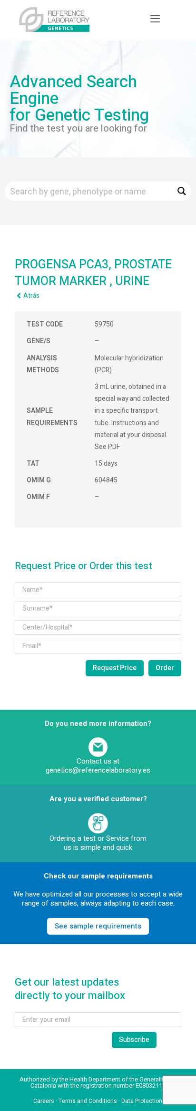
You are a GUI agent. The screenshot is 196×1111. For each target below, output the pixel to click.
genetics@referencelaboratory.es (98, 770)
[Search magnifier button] (181, 191)
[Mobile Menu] (155, 19)
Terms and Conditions (88, 1101)
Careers (43, 1101)
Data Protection (141, 1101)
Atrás (31, 296)
